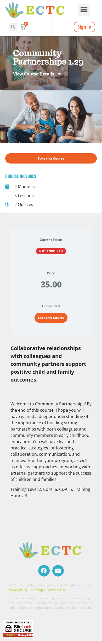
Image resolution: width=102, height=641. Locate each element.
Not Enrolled (51, 251)
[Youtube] (58, 571)
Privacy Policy (17, 590)
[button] (84, 10)
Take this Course (51, 318)
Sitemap (37, 590)
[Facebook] (44, 571)
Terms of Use (56, 590)
